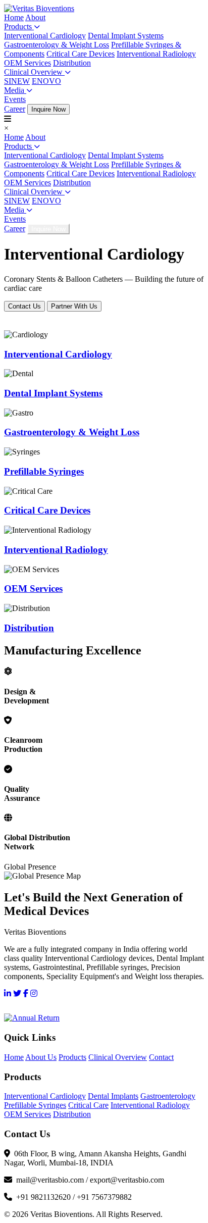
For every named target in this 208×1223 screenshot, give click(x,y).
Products (19, 26)
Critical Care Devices (80, 53)
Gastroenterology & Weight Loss (56, 44)
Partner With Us (74, 306)
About (35, 17)
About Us (41, 1057)
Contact (161, 1057)
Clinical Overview (34, 72)
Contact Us (24, 306)
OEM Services (27, 63)
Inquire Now (48, 109)
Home (14, 17)
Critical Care (88, 1105)
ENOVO (46, 81)
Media (15, 90)
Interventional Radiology (156, 53)
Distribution (72, 63)
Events (15, 99)
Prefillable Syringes (35, 1105)
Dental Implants (113, 1096)
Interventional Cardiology (45, 35)
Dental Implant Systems (126, 35)
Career (14, 109)
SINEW (17, 81)
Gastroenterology (167, 1096)
